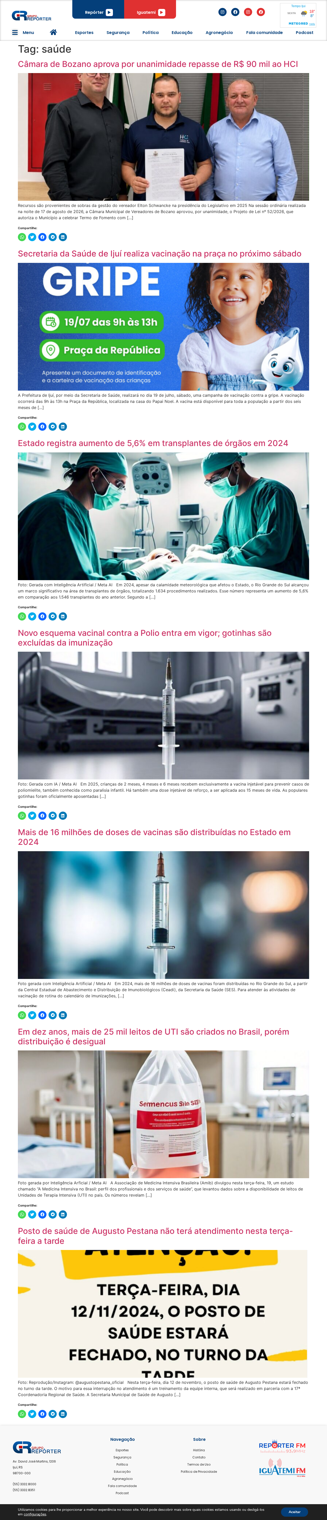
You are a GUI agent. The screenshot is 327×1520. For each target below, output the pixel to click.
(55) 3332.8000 (24, 1484)
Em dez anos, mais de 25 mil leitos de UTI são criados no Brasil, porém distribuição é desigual (153, 1036)
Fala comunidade (264, 33)
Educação (182, 33)
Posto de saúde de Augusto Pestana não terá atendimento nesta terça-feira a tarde (155, 1236)
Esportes (84, 33)
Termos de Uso (199, 1464)
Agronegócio (219, 33)
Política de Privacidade (199, 1471)
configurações (35, 1514)
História (199, 1450)
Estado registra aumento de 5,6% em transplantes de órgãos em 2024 (153, 443)
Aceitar (294, 1512)
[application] (109, 12)
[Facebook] (235, 12)
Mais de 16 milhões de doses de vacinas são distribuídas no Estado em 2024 (154, 837)
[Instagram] (222, 12)
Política (151, 33)
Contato (198, 1457)
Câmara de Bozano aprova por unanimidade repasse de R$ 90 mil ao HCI (158, 64)
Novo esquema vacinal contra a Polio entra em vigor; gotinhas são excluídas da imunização (145, 638)
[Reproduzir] (109, 12)
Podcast (304, 33)
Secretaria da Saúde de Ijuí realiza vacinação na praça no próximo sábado (159, 254)
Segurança (118, 33)
